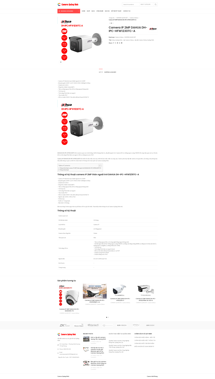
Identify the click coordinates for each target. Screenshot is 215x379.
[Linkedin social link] (120, 43)
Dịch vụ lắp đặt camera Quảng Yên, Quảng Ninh (98, 338)
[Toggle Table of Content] (99, 165)
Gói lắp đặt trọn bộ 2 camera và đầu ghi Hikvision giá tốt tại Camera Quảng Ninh (97, 350)
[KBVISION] (122, 325)
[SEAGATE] (107, 325)
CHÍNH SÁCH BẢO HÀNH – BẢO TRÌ (144, 337)
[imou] (136, 325)
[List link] (69, 349)
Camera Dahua (134, 17)
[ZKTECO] (64, 325)
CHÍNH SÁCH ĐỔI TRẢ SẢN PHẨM (144, 343)
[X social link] (115, 43)
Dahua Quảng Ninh (117, 40)
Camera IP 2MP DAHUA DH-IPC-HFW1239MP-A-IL (95, 301)
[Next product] (113, 23)
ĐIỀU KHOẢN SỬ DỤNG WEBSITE (144, 346)
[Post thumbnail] (86, 340)
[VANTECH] (93, 325)
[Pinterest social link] (117, 43)
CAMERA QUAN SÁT (122, 17)
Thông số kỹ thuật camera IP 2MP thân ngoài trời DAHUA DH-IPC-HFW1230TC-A (80, 168)
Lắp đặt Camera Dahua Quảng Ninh (144, 40)
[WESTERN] (79, 325)
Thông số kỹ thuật (64, 170)
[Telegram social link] (122, 43)
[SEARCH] (156, 4)
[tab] (101, 71)
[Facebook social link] (113, 43)
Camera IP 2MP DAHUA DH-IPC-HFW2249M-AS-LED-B (146, 299)
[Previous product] (109, 23)
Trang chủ (111, 17)
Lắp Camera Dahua (128, 40)
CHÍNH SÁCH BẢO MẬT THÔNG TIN (144, 340)
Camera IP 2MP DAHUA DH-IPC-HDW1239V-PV (69, 310)
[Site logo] (67, 4)
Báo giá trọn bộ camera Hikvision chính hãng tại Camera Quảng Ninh (98, 363)
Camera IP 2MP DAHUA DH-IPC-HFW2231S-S (120, 299)
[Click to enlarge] (61, 62)
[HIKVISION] (150, 325)
